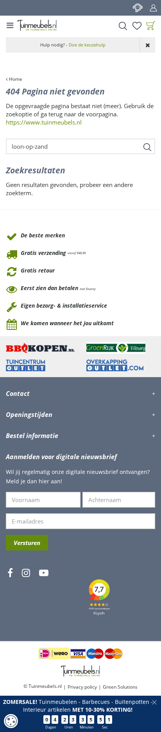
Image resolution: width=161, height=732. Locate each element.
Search (122, 26)
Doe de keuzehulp (87, 45)
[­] (10, 595)
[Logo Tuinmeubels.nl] (37, 25)
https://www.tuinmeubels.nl (44, 122)
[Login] (153, 8)
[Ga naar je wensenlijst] (137, 26)
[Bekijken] (151, 26)
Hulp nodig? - (73, 45)
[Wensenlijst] (137, 26)
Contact (138, 8)
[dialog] (11, 721)
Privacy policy (82, 687)
